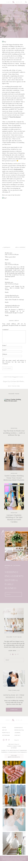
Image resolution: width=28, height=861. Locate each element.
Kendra (7, 253)
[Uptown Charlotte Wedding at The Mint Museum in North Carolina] (14, 496)
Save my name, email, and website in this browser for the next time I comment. (14, 362)
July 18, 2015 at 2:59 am (12, 307)
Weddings (14, 10)
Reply (7, 259)
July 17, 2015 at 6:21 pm (11, 284)
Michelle (7, 282)
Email (4, 349)
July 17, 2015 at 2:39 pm (11, 254)
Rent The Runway (15, 117)
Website (4, 354)
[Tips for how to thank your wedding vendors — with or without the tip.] (14, 412)
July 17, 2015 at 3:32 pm (11, 264)
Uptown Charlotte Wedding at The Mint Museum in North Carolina (14, 518)
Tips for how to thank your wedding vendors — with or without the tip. (14, 433)
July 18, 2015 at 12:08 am (12, 297)
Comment (5, 329)
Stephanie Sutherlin (11, 305)
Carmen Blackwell (10, 295)
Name (4, 345)
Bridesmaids (17, 169)
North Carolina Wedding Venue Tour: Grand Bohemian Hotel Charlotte (14, 478)
